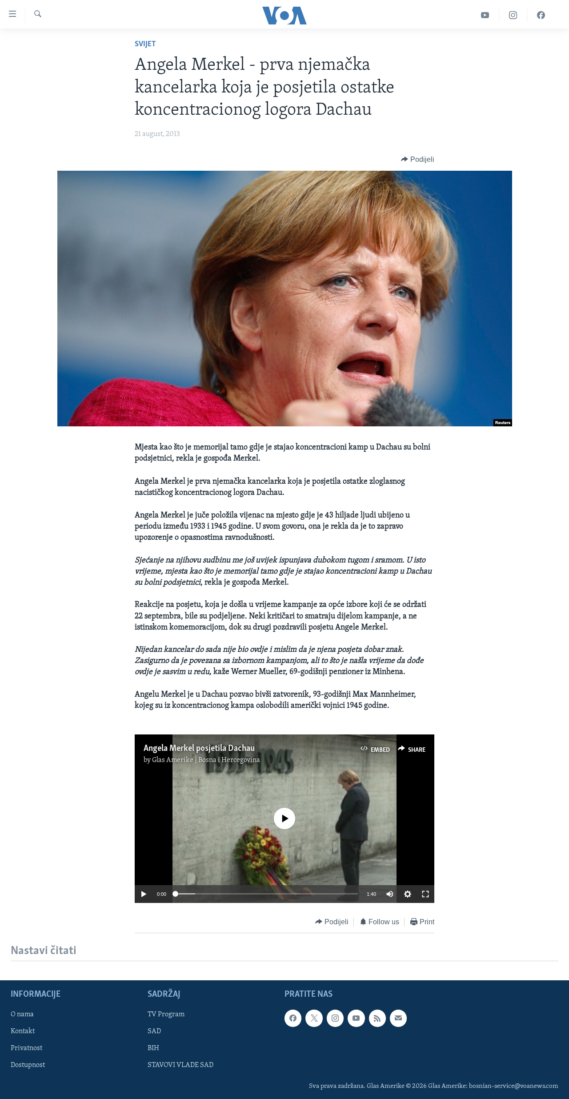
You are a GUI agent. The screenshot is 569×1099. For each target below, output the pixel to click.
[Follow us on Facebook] (292, 1018)
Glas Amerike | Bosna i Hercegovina (206, 760)
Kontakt (23, 1031)
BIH (153, 1048)
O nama (22, 1014)
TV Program (166, 1014)
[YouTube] (485, 15)
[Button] (417, 159)
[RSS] (377, 1018)
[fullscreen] (425, 894)
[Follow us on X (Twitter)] (313, 1018)
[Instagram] (513, 15)
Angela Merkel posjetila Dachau (199, 748)
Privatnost (26, 1048)
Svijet (145, 44)
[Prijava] (398, 1018)
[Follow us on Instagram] (335, 1018)
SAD (154, 1031)
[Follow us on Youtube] (356, 1018)
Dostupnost (28, 1065)
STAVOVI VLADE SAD (180, 1065)
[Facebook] (541, 15)
